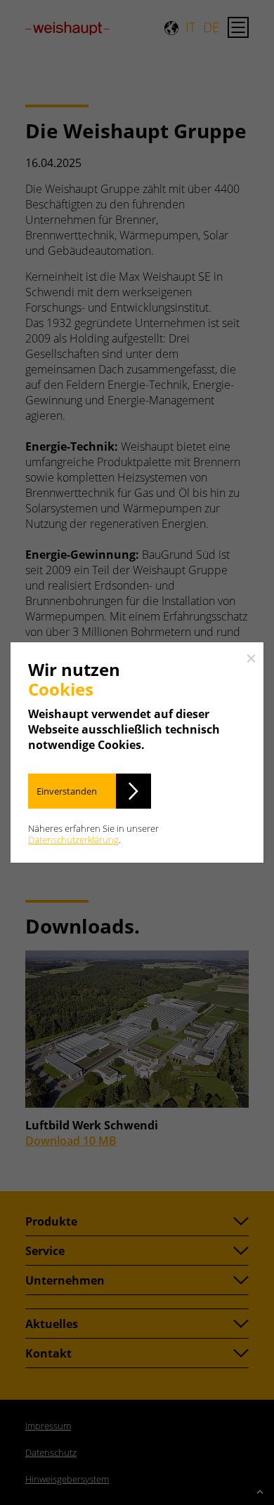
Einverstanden (67, 791)
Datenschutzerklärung (73, 839)
